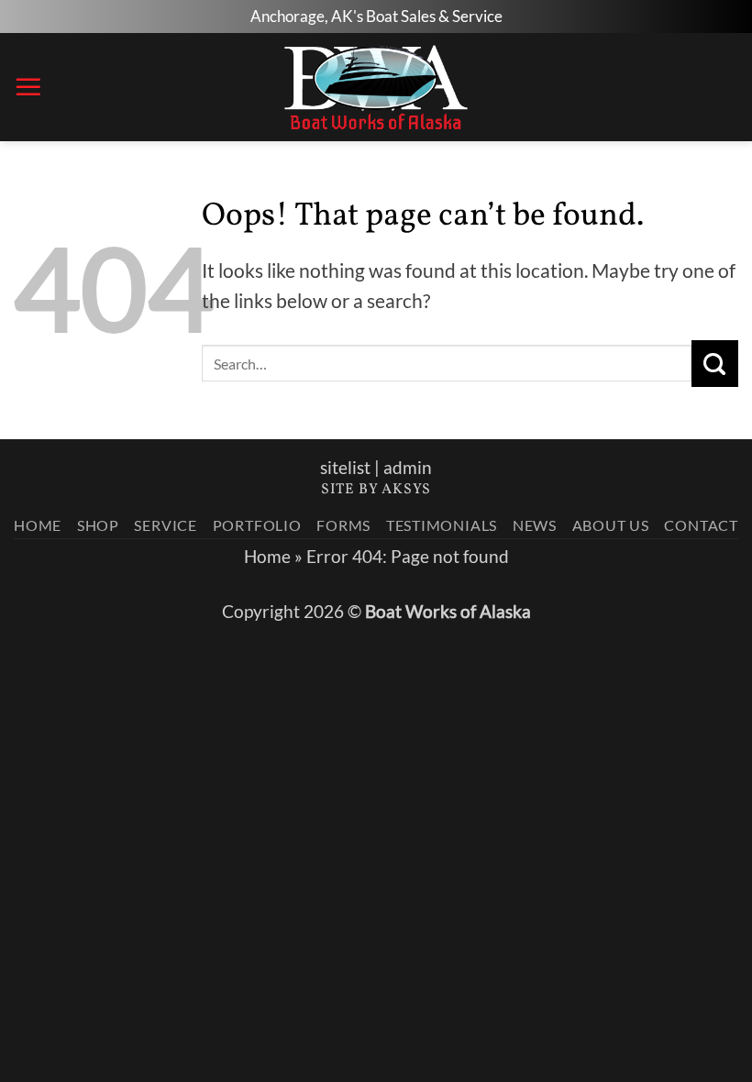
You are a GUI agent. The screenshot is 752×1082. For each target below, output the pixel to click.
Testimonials (442, 525)
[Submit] (714, 363)
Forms (343, 525)
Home (37, 525)
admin (407, 468)
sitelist (345, 468)
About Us (610, 525)
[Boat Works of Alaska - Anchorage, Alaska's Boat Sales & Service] (376, 87)
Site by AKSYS (376, 490)
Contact (701, 525)
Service (165, 525)
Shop (98, 525)
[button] (28, 87)
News (535, 525)
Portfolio (257, 525)
